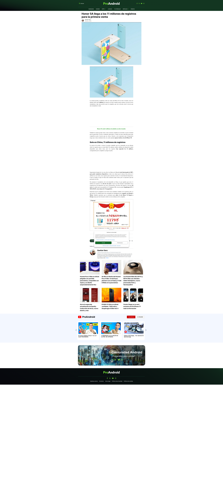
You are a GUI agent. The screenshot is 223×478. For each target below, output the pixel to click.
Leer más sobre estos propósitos (109, 239)
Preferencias (120, 242)
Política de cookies (106, 245)
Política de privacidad (112, 245)
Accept (103, 242)
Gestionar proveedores (100, 239)
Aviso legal (118, 245)
